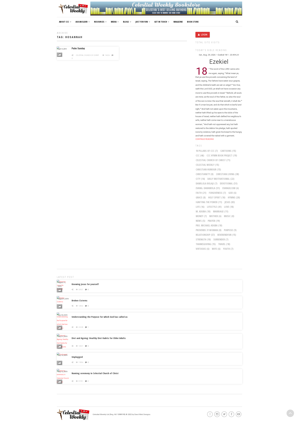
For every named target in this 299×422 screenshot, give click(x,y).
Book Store (193, 21)
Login (204, 34)
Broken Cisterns (79, 300)
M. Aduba (203, 211)
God (232, 193)
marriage (220, 211)
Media (113, 21)
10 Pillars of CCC (207, 151)
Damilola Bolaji (206, 183)
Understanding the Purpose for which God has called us (100, 316)
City (200, 179)
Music (229, 216)
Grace (201, 197)
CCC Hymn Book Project (222, 155)
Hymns (234, 197)
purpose (230, 230)
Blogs (126, 21)
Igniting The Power (209, 202)
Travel (224, 244)
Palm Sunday (78, 48)
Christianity (205, 174)
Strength (203, 239)
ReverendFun (226, 235)
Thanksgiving (206, 244)
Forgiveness (217, 193)
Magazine (178, 21)
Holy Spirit (216, 197)
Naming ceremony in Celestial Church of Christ (95, 373)
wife (216, 248)
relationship (205, 235)
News (200, 221)
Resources (99, 21)
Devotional (228, 183)
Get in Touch (160, 21)
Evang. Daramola (208, 188)
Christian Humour (208, 169)
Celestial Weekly (207, 165)
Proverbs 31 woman (208, 230)
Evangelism (230, 188)
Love (229, 207)
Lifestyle (214, 207)
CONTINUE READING (204, 139)
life (200, 207)
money (201, 216)
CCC (200, 155)
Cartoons (228, 151)
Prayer (214, 221)
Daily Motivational (220, 179)
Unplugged (77, 356)
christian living (227, 174)
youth (228, 248)
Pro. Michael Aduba (209, 225)
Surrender (220, 239)
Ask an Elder (82, 21)
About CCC (64, 21)
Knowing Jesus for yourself (85, 284)
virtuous (202, 248)
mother (215, 216)
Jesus (230, 202)
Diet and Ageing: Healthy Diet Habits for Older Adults (99, 338)
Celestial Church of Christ (87, 55)
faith (201, 193)
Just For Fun (141, 21)
